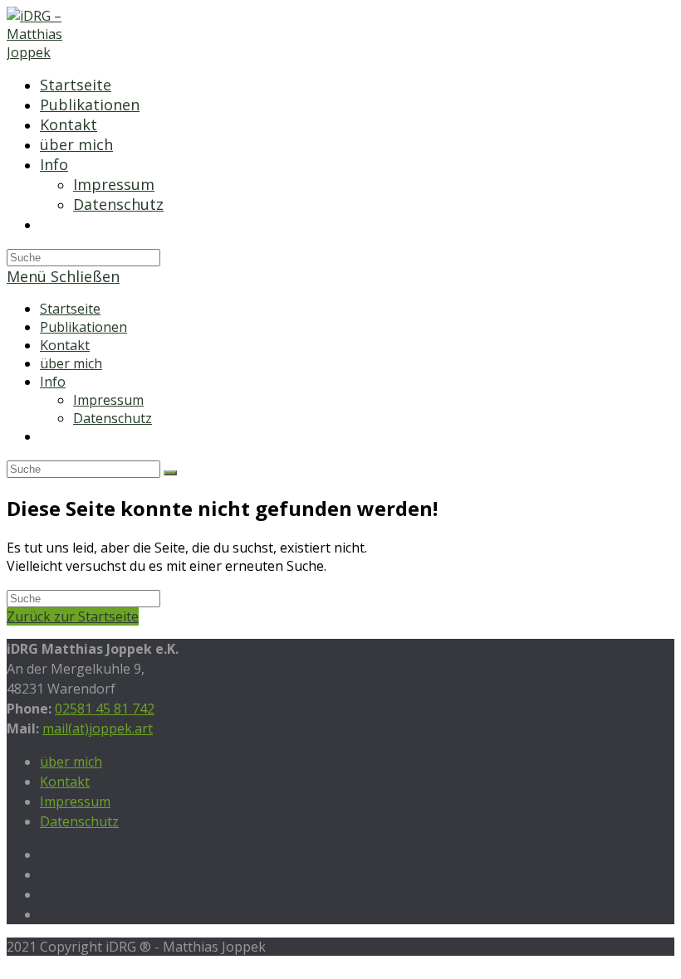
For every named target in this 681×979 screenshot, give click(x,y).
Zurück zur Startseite (73, 616)
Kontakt (65, 345)
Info (53, 382)
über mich (71, 363)
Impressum (108, 400)
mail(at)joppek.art (97, 728)
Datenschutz (112, 418)
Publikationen (83, 327)
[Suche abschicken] (170, 472)
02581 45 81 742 (104, 708)
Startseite (70, 309)
